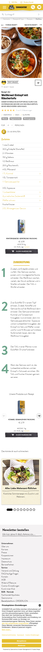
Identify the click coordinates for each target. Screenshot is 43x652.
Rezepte (29, 19)
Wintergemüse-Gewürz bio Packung (21, 238)
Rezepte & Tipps (18, 19)
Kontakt (4, 576)
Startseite (6, 19)
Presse (4, 552)
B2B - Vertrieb (7, 591)
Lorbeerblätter (9, 192)
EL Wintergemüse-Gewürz (14, 208)
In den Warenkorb (24, 251)
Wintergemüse (29, 118)
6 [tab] (27, 510)
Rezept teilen (8, 87)
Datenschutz (6, 561)
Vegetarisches (15, 118)
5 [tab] (24, 510)
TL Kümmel (8, 173)
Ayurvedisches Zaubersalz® (14, 196)
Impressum (5, 558)
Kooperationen (7, 555)
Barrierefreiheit (7, 564)
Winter (4, 118)
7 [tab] (30, 510)
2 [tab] (14, 510)
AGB (3, 579)
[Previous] (4, 415)
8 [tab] (34, 510)
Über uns (5, 546)
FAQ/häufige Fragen (9, 573)
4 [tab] (21, 510)
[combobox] (19, 14)
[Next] (38, 415)
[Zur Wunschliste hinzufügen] (38, 83)
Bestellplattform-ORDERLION (14, 601)
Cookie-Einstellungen (10, 586)
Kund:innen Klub (8, 589)
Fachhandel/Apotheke (10, 595)
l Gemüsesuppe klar (11, 181)
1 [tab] (9, 510)
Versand (26, 247)
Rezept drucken (13, 82)
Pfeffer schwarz (9, 200)
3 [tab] (17, 510)
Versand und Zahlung (10, 570)
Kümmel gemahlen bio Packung (21, 419)
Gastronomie (6, 598)
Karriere (4, 549)
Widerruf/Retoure (8, 583)
